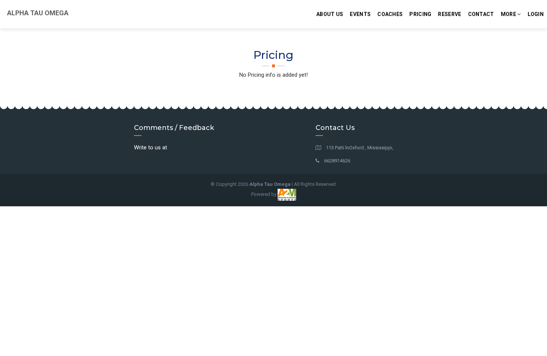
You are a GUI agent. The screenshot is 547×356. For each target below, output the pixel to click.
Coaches (390, 14)
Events (360, 14)
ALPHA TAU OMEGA (37, 13)
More (509, 14)
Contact (481, 14)
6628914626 (336, 160)
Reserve (449, 14)
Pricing (420, 14)
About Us (329, 14)
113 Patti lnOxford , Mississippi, (359, 147)
